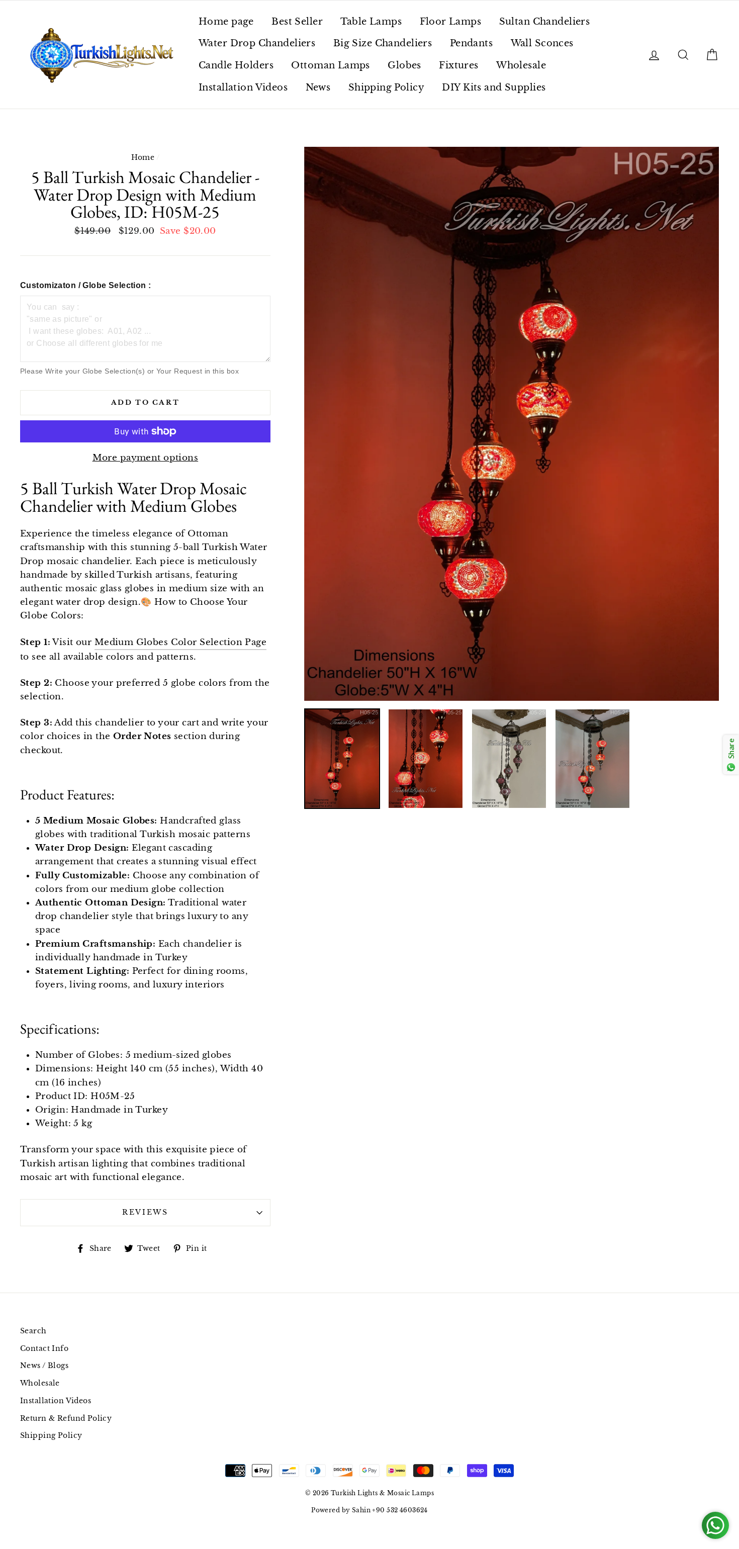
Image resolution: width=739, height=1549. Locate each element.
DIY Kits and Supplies (493, 87)
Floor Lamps (451, 21)
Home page (226, 21)
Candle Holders (236, 65)
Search (33, 1330)
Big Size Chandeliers (382, 43)
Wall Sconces (542, 43)
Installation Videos (243, 87)
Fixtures (458, 65)
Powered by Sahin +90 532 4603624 (369, 1510)
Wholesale (521, 65)
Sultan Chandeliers (544, 21)
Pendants (471, 43)
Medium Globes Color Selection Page (180, 642)
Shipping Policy (386, 87)
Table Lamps (371, 21)
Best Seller (297, 21)
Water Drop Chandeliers (257, 43)
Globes (404, 65)
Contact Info (44, 1348)
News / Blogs (44, 1365)
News (318, 87)
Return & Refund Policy (66, 1418)
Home (143, 157)
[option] (511, 423)
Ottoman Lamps (330, 65)
